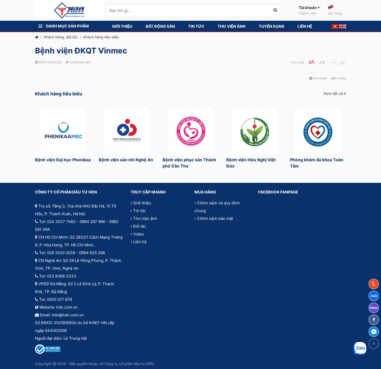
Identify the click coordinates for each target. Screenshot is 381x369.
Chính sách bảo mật (215, 218)
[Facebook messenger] (373, 331)
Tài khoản (308, 10)
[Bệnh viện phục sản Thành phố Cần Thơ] (190, 131)
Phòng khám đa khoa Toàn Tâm (316, 163)
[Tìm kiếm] (275, 10)
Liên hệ (140, 241)
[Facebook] (373, 319)
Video (138, 234)
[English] (342, 26)
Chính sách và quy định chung (217, 206)
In (340, 78)
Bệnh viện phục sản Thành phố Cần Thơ (189, 163)
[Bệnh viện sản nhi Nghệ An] (127, 131)
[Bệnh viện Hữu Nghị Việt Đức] (254, 131)
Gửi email (319, 78)
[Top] (373, 343)
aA (311, 62)
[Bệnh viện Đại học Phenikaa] (63, 131)
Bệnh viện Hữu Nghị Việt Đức (251, 163)
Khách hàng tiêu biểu (101, 37)
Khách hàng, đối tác (61, 37)
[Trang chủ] (36, 37)
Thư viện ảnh (145, 218)
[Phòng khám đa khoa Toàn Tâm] (318, 131)
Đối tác (139, 226)
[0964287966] (373, 284)
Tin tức (139, 210)
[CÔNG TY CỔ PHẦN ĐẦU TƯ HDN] (69, 10)
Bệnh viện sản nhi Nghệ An (126, 159)
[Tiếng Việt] (335, 26)
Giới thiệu (142, 202)
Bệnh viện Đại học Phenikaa (63, 159)
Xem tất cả (333, 93)
